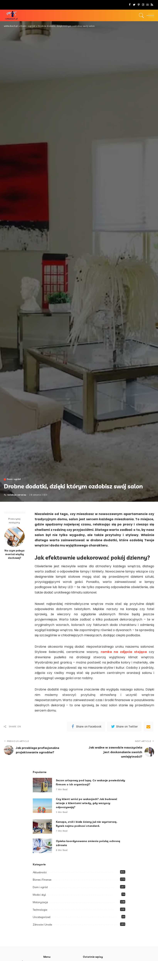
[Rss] (152, 5)
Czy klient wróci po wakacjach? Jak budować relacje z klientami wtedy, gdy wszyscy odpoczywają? (86, 803)
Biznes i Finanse (42, 879)
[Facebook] (130, 5)
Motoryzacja (40, 902)
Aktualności (40, 872)
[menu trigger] (149, 15)
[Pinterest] (138, 5)
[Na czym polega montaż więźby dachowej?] (14, 537)
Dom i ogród (14, 479)
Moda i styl (39, 894)
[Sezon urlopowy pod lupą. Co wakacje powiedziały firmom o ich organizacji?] (42, 785)
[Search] (140, 15)
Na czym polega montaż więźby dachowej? (14, 554)
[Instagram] (143, 5)
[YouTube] (147, 5)
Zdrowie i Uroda (42, 924)
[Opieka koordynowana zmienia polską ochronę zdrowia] (42, 846)
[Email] (148, 726)
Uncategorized (41, 917)
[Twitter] (134, 5)
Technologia (40, 909)
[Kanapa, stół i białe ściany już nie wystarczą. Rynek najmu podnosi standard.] (42, 826)
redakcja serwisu (16, 495)
